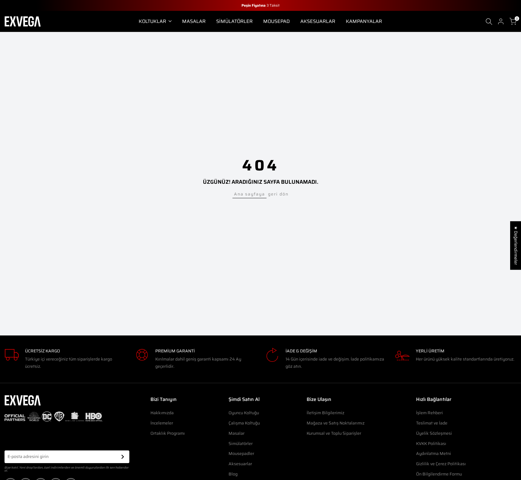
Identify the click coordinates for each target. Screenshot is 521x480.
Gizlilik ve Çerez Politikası (441, 463)
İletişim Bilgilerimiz (325, 412)
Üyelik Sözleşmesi (434, 433)
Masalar (237, 433)
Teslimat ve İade (431, 423)
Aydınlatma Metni (433, 453)
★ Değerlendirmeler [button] (516, 245)
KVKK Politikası (431, 443)
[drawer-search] (489, 21)
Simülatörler (241, 443)
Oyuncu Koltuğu (244, 412)
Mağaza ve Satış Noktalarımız (336, 423)
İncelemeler (161, 423)
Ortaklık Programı (167, 433)
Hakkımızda (162, 412)
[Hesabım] (500, 21)
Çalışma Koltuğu (244, 423)
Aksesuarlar (240, 463)
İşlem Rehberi (429, 412)
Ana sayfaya (249, 194)
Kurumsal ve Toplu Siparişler (334, 433)
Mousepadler (241, 453)
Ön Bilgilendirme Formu (439, 474)
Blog (233, 474)
